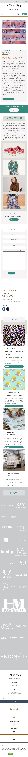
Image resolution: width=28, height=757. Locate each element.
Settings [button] (4, 753)
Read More (7, 366)
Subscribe (14, 701)
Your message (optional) (14, 251)
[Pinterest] (17, 709)
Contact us (14, 685)
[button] (2, 14)
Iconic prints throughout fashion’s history (13, 351)
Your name (14, 234)
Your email (14, 239)
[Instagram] (7, 309)
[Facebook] (3, 309)
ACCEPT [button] (10, 753)
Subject (14, 245)
